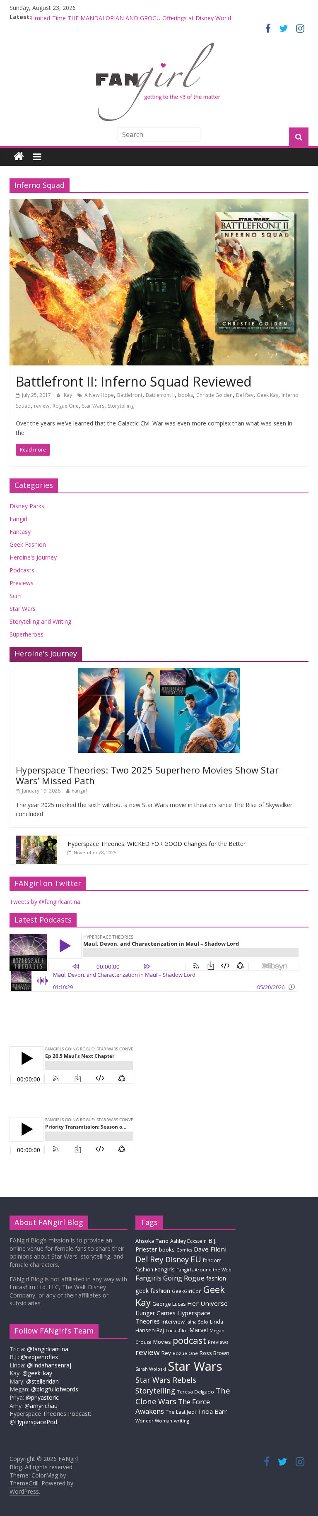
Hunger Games (155, 1313)
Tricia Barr (212, 1411)
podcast (189, 1340)
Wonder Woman (153, 1420)
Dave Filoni (210, 1249)
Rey (166, 1353)
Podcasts (22, 570)
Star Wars (93, 405)
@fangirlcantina (47, 1349)
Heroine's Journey (33, 557)
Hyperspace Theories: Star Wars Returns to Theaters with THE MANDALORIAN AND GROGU (154, 17)
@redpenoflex (39, 1357)
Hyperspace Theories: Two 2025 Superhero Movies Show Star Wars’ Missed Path (147, 775)
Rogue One (66, 405)
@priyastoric (42, 1397)
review (41, 405)
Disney (177, 1259)
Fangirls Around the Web (203, 1269)
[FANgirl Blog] (19, 157)
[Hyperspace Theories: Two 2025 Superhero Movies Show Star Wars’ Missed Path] (159, 672)
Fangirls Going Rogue (170, 1278)
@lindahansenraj (49, 1365)
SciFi (16, 596)
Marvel (198, 1330)
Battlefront (129, 395)
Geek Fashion (28, 544)
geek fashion (152, 1291)
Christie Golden (214, 395)
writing (181, 1420)
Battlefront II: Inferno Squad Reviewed (134, 381)
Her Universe (207, 1303)
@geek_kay (37, 1373)
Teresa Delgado (195, 1392)
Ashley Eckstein (188, 1241)
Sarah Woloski (150, 1369)
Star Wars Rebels (165, 1380)
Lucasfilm (177, 1330)
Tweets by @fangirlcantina (45, 902)
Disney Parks (27, 506)
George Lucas (169, 1303)
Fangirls (165, 1269)
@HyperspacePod (33, 1422)
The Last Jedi (181, 1411)
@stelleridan (42, 1381)
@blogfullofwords (54, 1389)
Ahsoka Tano (152, 1241)
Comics (184, 1250)
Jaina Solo (197, 1322)
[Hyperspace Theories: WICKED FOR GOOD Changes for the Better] (36, 840)
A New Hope (99, 395)
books (185, 395)
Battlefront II (160, 395)
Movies (162, 1341)
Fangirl (18, 519)
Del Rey (244, 395)
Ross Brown (214, 1353)
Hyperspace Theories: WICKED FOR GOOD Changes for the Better (156, 844)
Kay (68, 395)
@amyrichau (41, 1406)
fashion (216, 1278)
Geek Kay (267, 395)
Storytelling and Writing (40, 621)
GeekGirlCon (187, 1291)
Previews (22, 583)
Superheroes (26, 634)
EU (195, 1259)
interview (173, 1321)
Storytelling (121, 405)
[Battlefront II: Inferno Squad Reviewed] (159, 204)
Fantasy (20, 532)
